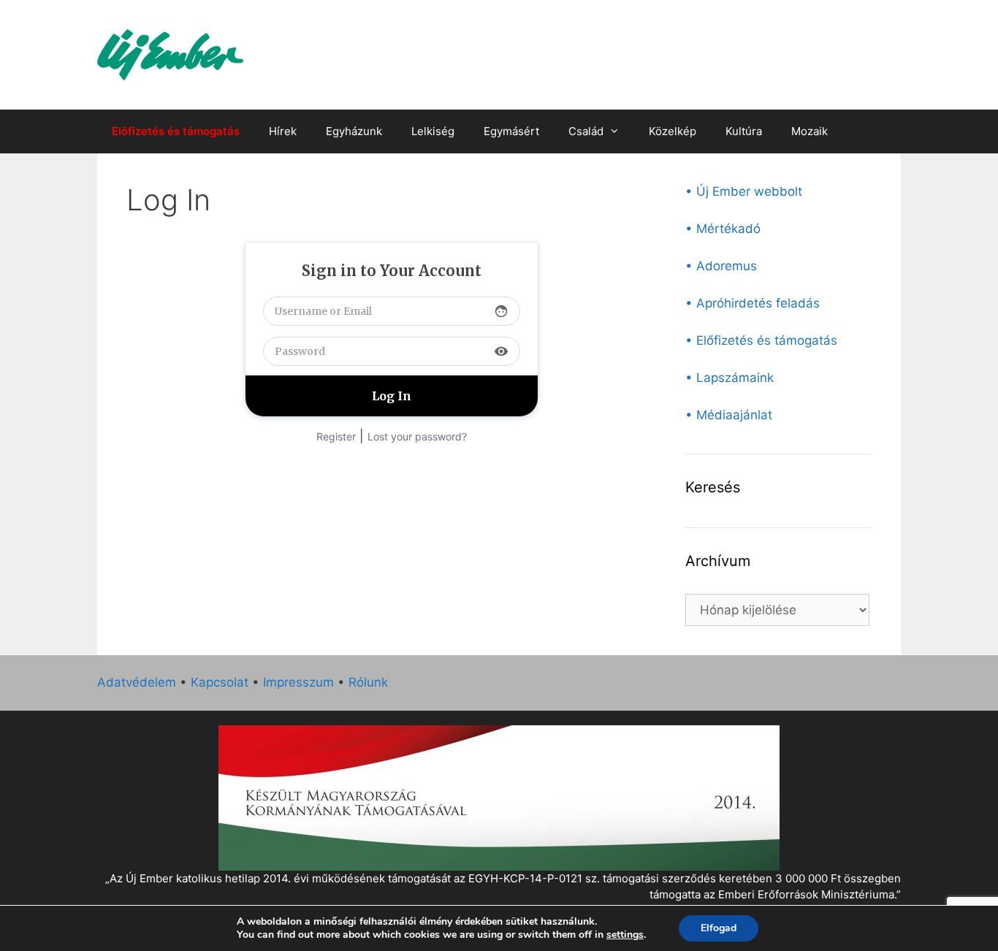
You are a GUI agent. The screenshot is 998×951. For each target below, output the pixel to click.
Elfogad (718, 928)
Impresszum (298, 682)
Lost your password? (417, 436)
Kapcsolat (219, 682)
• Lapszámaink (729, 377)
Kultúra (743, 131)
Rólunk (368, 682)
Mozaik (809, 131)
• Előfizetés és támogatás (761, 340)
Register (336, 436)
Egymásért (511, 131)
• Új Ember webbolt (743, 191)
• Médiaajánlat (728, 415)
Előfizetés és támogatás (176, 131)
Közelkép (672, 131)
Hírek (283, 131)
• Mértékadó (723, 228)
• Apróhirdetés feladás (752, 303)
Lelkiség (432, 131)
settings (625, 935)
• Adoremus (721, 266)
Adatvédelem (136, 682)
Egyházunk (354, 131)
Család (585, 131)
